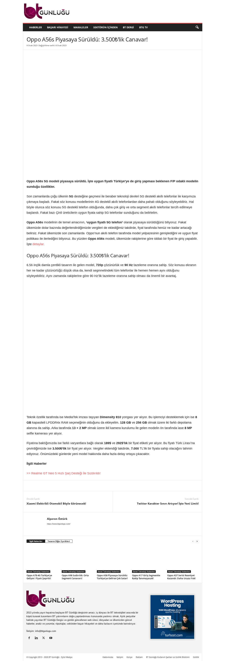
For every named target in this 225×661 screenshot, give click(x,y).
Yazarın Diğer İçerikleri (59, 541)
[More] (95, 485)
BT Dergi (128, 27)
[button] (197, 27)
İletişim (120, 657)
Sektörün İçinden (105, 27)
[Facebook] (46, 485)
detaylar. (38, 244)
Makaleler (80, 27)
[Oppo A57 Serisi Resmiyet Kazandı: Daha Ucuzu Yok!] (183, 560)
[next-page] (197, 541)
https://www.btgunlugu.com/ (58, 524)
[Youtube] (51, 638)
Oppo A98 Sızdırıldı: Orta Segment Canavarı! (75, 577)
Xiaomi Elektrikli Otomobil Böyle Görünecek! (56, 503)
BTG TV (143, 27)
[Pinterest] (54, 485)
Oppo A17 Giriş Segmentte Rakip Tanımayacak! (146, 577)
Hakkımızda (107, 657)
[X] (38, 485)
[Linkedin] (30, 485)
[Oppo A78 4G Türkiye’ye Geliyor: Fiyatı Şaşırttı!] (42, 560)
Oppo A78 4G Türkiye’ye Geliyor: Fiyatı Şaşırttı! (39, 577)
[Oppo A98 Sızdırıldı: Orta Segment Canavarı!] (77, 560)
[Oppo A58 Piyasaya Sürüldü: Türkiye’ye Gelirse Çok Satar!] (112, 560)
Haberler (35, 27)
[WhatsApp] (70, 485)
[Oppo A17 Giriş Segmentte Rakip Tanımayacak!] (148, 560)
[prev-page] (193, 541)
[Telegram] (78, 485)
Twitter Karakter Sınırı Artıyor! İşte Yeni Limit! (168, 503)
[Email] (86, 485)
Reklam (139, 657)
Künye (129, 657)
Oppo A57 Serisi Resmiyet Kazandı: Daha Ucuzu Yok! (181, 577)
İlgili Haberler (35, 541)
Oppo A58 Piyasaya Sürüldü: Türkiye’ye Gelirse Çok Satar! (112, 577)
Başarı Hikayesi (57, 27)
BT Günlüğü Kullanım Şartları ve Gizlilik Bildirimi (167, 657)
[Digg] (62, 485)
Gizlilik (196, 657)
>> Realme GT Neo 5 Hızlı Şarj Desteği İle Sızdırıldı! (64, 473)
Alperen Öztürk (57, 519)
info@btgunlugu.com (45, 631)
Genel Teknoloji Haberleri (38, 571)
